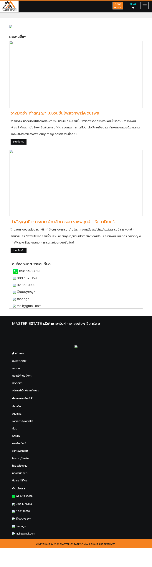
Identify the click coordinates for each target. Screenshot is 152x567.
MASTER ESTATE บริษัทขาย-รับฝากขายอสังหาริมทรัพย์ (56, 323)
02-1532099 (25, 285)
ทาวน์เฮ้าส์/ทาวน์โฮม (23, 421)
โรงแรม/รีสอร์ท (20, 458)
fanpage (22, 299)
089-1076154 (26, 278)
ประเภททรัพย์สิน (23, 398)
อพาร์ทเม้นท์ (19, 443)
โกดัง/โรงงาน (19, 465)
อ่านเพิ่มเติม (18, 141)
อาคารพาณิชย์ (20, 450)
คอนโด (16, 435)
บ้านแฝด (17, 413)
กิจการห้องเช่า (19, 473)
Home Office (19, 480)
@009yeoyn (25, 292)
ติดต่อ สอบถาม (118, 6)
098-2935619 (29, 271)
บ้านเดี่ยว (17, 406)
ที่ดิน (14, 428)
